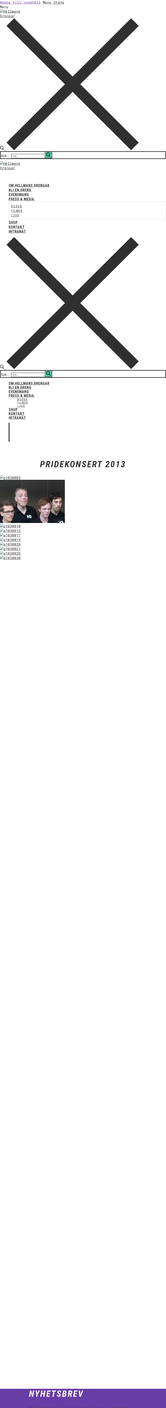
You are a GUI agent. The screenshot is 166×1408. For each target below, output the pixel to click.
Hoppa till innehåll (20, 2)
